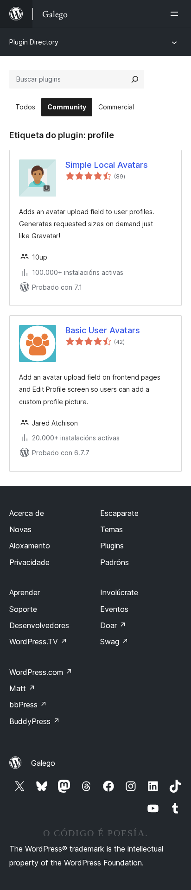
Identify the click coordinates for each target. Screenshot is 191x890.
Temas (111, 529)
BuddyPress (34, 721)
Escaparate (119, 513)
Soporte (23, 609)
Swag (114, 641)
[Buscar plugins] (135, 79)
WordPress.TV (38, 641)
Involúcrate (119, 592)
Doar (113, 625)
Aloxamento (29, 545)
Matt (22, 688)
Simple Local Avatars (106, 165)
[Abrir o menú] (176, 14)
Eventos (114, 609)
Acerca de (26, 513)
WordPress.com (40, 672)
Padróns (114, 562)
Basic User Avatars (102, 330)
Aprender (24, 592)
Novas (20, 529)
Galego (43, 763)
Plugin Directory (33, 42)
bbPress (28, 704)
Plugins (112, 545)
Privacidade (29, 562)
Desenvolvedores (39, 625)
